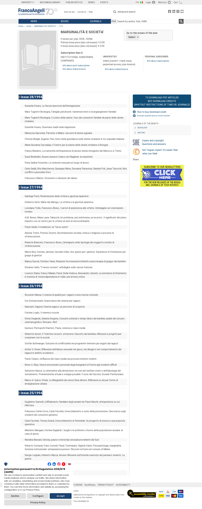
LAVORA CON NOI (74, 485)
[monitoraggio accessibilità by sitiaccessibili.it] (142, 491)
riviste (28, 26)
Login (148, 2)
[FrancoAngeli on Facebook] (169, 12)
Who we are (69, 12)
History (141, 133)
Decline (15, 495)
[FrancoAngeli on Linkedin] (173, 12)
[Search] (181, 21)
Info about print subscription (76, 65)
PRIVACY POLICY (106, 485)
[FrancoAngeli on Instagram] (177, 12)
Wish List (162, 2)
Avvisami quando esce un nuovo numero (153, 116)
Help (91, 12)
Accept (61, 495)
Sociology (142, 128)
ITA (137, 2)
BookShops (90, 485)
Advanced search (126, 11)
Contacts (81, 12)
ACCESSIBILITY (123, 485)
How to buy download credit (151, 112)
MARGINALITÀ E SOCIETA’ (45, 26)
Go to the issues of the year (142, 33)
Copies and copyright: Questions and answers (154, 142)
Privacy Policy (37, 502)
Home (20, 26)
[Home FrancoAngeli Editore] (38, 11)
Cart (176, 2)
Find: (113, 21)
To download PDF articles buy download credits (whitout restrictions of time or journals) (162, 101)
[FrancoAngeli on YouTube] (182, 12)
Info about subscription (158, 61)
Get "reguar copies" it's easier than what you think (160, 152)
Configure (37, 495)
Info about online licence (74, 69)
